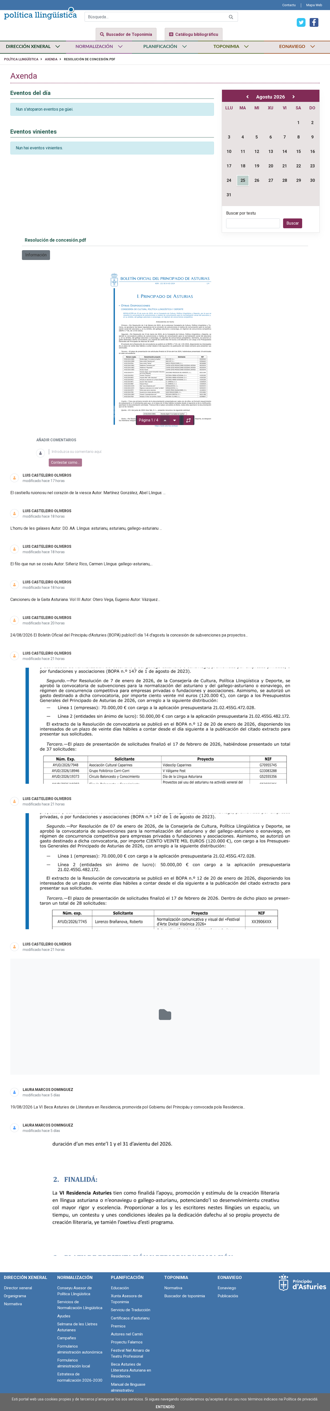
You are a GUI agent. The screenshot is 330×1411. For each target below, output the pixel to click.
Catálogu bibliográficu (196, 34)
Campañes (66, 1338)
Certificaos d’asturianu (130, 1318)
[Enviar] (231, 16)
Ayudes (63, 1316)
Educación (120, 1288)
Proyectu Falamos (127, 1342)
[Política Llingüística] (40, 12)
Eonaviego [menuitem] (230, 1277)
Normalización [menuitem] (75, 1277)
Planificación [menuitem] (127, 1277)
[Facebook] (312, 22)
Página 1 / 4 (148, 420)
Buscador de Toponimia (129, 34)
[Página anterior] (165, 420)
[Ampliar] (188, 420)
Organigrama (15, 1296)
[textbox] (171, 451)
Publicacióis (228, 1296)
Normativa (13, 1304)
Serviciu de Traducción (130, 1310)
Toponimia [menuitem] (176, 1277)
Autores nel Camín (127, 1334)
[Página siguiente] (174, 420)
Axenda (51, 59)
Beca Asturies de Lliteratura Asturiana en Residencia (131, 1370)
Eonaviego (227, 1288)
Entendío (165, 1407)
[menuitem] (289, 5)
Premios (118, 1326)
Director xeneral (18, 1288)
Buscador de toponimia (184, 1296)
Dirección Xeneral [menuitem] (25, 1277)
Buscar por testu (241, 213)
